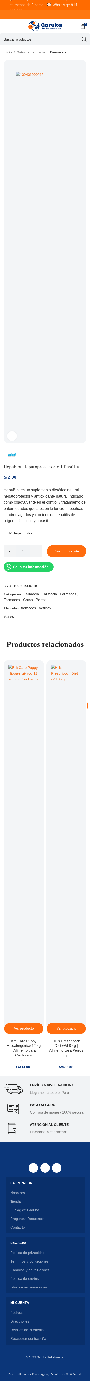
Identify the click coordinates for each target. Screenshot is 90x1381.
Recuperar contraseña (28, 1338)
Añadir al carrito (66, 551)
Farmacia (38, 52)
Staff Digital (73, 1374)
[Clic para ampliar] (12, 436)
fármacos (28, 608)
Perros (41, 600)
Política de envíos (24, 1279)
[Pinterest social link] (29, 616)
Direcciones (20, 1321)
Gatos (22, 52)
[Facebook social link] (18, 616)
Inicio (8, 52)
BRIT (23, 1060)
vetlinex (45, 608)
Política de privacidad (27, 1253)
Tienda (15, 1201)
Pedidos (16, 1313)
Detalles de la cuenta (27, 1330)
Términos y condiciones (29, 1261)
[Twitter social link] (24, 616)
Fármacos (58, 52)
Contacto (17, 1227)
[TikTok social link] (56, 1168)
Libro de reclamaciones (29, 1287)
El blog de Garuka (24, 1210)
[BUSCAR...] (84, 39)
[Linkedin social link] (35, 616)
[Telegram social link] (40, 616)
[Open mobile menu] (5, 26)
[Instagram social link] (45, 1168)
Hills (66, 1056)
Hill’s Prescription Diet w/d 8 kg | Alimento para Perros (66, 1045)
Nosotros (17, 1193)
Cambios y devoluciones (30, 1270)
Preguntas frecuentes (27, 1219)
